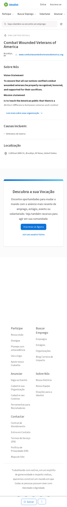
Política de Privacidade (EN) (19, 449)
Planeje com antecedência (18, 348)
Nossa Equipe (43, 386)
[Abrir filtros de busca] (61, 24)
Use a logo (16, 356)
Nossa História (44, 380)
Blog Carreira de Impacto (44, 358)
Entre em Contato (20, 432)
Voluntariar (45, 14)
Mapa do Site (17, 457)
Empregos (41, 339)
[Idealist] (11, 4)
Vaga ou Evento (19, 380)
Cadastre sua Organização (18, 387)
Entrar (43, 4)
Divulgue (15, 340)
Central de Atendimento (18, 424)
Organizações (43, 351)
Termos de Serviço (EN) (20, 440)
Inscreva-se (55, 4)
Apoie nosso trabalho (17, 363)
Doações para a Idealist (44, 393)
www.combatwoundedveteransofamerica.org (41, 55)
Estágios (40, 345)
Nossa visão (17, 334)
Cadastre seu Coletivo (17, 397)
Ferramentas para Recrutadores (20, 406)
